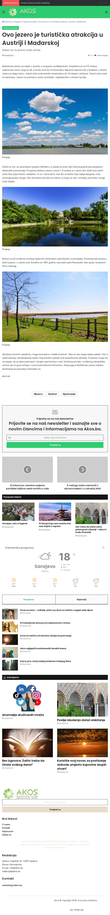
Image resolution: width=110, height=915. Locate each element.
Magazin (18, 22)
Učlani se (6, 835)
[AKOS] (22, 12)
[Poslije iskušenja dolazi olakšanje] (82, 700)
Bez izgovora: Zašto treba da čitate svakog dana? (23, 763)
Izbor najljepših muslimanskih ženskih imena (43, 648)
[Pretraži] (106, 13)
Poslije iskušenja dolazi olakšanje (81, 720)
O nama (6, 824)
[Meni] (3, 13)
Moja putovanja (30, 22)
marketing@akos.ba (12, 885)
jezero (39, 394)
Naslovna (8, 22)
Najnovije (82, 599)
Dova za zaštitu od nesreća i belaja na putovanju (45, 635)
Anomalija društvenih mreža (23, 715)
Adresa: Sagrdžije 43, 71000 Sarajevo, (20, 861)
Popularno (28, 599)
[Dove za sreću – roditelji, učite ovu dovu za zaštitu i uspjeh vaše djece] (10, 614)
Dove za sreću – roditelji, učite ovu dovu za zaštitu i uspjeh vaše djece (56, 610)
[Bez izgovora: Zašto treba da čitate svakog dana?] (27, 743)
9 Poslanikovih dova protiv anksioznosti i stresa (45, 622)
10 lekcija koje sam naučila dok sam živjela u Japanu (55, 525)
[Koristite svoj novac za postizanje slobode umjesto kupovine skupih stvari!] (82, 743)
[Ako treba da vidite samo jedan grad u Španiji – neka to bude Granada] (91, 513)
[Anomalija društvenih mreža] (27, 697)
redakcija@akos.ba (11, 871)
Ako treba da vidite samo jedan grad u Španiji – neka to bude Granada (91, 529)
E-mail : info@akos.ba (12, 868)
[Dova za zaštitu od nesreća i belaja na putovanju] (10, 639)
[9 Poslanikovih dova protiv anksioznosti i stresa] (10, 626)
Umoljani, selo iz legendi (14, 523)
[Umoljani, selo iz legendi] (18, 512)
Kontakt (6, 828)
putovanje (69, 394)
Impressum (7, 831)
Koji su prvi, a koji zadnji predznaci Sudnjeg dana (45, 661)
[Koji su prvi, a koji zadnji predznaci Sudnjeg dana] (10, 665)
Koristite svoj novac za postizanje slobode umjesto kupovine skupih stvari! (81, 765)
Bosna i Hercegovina (12, 864)
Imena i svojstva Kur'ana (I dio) (34, 3)
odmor (53, 394)
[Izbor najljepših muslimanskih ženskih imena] (10, 652)
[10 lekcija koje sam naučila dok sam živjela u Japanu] (55, 512)
